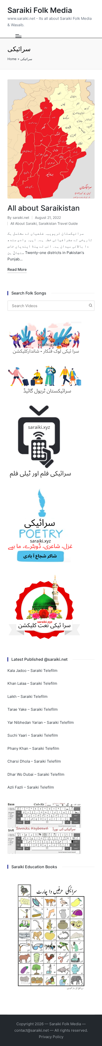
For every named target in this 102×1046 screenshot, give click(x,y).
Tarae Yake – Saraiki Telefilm (32, 709)
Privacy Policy (51, 1036)
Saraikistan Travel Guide (58, 223)
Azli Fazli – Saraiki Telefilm (30, 787)
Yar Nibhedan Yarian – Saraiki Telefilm (40, 722)
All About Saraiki (23, 223)
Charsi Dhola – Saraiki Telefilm (34, 761)
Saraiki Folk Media (39, 10)
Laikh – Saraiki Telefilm (27, 696)
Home (12, 59)
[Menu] (18, 36)
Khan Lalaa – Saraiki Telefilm (32, 683)
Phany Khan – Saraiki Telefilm (33, 748)
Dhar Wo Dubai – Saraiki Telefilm (35, 774)
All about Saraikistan (43, 208)
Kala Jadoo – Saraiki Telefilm (32, 670)
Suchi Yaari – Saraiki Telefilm (32, 735)
